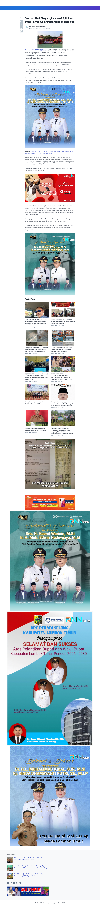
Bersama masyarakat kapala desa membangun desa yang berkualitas (35, 429)
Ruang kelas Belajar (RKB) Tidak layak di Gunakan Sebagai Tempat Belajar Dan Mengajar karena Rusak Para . (36, 349)
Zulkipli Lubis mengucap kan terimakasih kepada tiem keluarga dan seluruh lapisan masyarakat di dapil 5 (62, 403)
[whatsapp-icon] (17, 883)
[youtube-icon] (14, 883)
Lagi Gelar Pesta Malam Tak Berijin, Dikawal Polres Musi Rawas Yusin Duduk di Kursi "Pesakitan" (61, 349)
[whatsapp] (21, 27)
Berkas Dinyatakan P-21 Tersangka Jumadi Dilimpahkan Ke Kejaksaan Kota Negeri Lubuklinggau (63, 321)
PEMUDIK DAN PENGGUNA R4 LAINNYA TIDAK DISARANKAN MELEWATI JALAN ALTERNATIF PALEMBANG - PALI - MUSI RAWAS (61, 376)
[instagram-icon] (11, 883)
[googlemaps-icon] (20, 883)
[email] (21, 31)
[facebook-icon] (8, 883)
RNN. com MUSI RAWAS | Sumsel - (36, 50)
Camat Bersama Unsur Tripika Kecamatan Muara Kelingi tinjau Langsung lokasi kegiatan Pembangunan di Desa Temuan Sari (62, 430)
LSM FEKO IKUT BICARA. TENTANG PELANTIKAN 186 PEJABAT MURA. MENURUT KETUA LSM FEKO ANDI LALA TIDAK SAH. (35, 322)
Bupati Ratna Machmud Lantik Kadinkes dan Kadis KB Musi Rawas (36, 402)
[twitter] (21, 24)
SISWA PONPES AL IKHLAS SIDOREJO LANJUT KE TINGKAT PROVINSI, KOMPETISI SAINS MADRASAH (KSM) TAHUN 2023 (36, 376)
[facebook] (21, 21)
